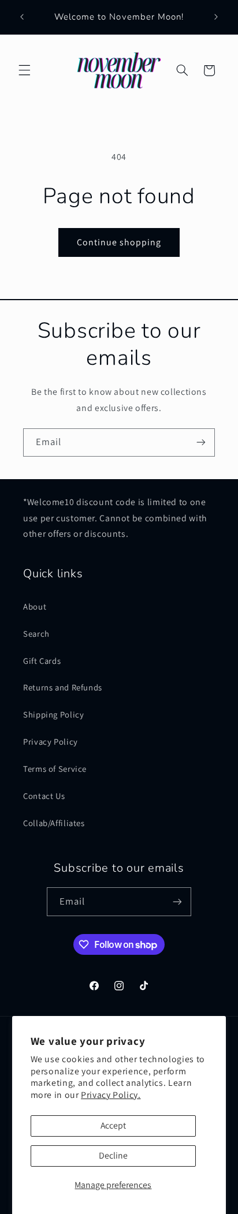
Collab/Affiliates (54, 822)
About (34, 606)
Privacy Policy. (110, 1095)
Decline (113, 1155)
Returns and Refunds (62, 687)
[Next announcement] (216, 16)
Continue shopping (119, 242)
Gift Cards (42, 660)
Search (36, 633)
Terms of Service (55, 768)
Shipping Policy (53, 714)
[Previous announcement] (22, 16)
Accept (113, 1125)
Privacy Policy (50, 741)
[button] (24, 70)
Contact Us (44, 795)
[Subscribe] (201, 442)
